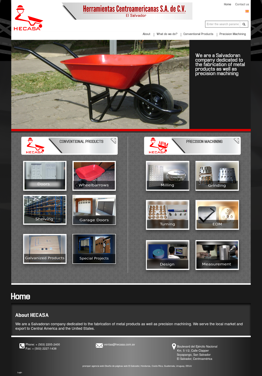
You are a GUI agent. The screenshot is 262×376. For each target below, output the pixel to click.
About (146, 34)
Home (228, 4)
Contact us (243, 4)
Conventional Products (198, 34)
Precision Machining (233, 34)
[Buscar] (244, 24)
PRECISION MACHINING (204, 142)
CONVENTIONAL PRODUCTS (82, 142)
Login (19, 372)
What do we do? (167, 34)
